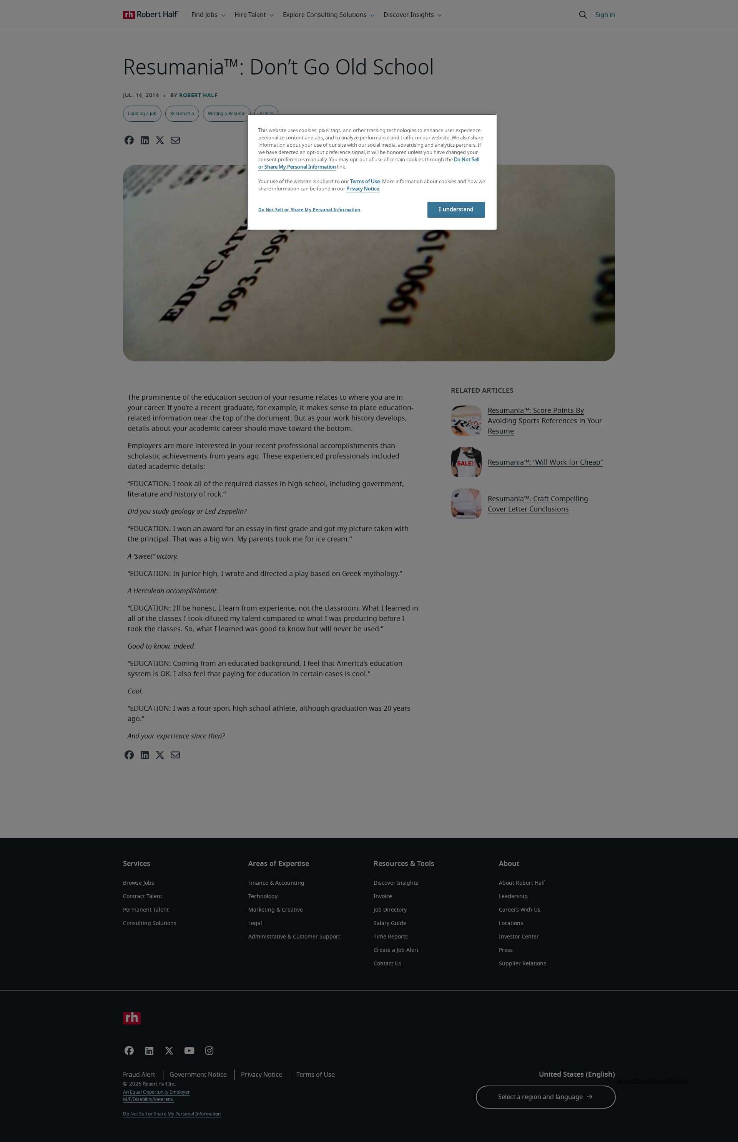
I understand (456, 209)
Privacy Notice (362, 189)
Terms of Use (365, 181)
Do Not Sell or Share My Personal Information (309, 210)
